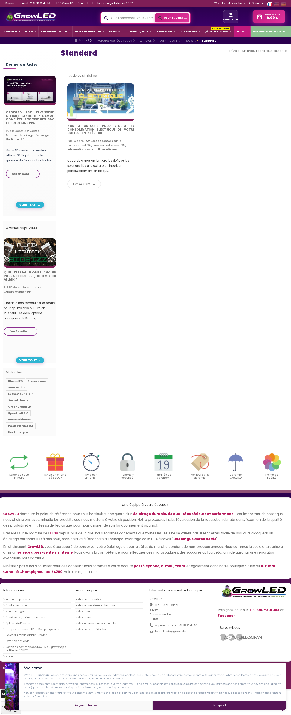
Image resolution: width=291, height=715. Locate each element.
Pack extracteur (20, 426)
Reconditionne (19, 419)
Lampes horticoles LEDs (109, 145)
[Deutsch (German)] (283, 4)
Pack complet (19, 432)
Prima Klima (37, 381)
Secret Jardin (18, 400)
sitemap (11, 656)
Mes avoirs (85, 611)
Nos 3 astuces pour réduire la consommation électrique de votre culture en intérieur (100, 129)
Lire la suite (81, 184)
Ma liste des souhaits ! (231, 3)
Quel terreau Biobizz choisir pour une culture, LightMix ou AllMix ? (30, 276)
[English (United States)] (276, 4)
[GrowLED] (31, 16)
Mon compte (86, 590)
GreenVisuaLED (19, 407)
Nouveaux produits (18, 599)
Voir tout (28, 205)
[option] (30, 128)
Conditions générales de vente (25, 617)
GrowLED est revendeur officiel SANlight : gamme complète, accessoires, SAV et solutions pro (30, 117)
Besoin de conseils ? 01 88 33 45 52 (27, 3)
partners (43, 674)
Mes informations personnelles (97, 623)
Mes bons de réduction (92, 629)
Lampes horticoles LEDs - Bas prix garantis (33, 629)
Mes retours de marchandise (96, 605)
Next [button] (57, 123)
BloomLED (15, 381)
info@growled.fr (176, 631)
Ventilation (16, 388)
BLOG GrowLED (64, 3)
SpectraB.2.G (18, 413)
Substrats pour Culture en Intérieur (23, 289)
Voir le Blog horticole (81, 571)
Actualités (31, 131)
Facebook (224, 637)
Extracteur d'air (20, 394)
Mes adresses (87, 617)
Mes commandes (89, 599)
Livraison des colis (17, 641)
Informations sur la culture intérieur (92, 149)
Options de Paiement (19, 623)
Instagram (241, 637)
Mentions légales (16, 611)
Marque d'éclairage (19, 135)
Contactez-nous (16, 605)
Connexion (258, 3)
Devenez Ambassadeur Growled (26, 635)
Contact (82, 3)
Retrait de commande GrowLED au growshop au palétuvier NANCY (37, 648)
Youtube (233, 637)
